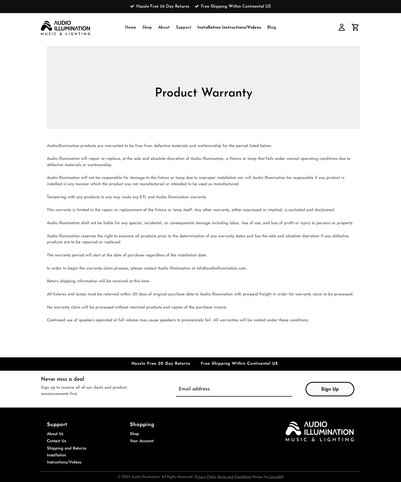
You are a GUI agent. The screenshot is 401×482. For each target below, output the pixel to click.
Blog (271, 28)
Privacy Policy (205, 476)
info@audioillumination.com (221, 268)
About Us (55, 434)
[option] (200, 6)
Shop (147, 28)
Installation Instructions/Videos (229, 28)
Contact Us (56, 441)
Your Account (142, 441)
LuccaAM (275, 476)
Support (183, 28)
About (164, 28)
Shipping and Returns (66, 448)
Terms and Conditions (234, 476)
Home (130, 28)
